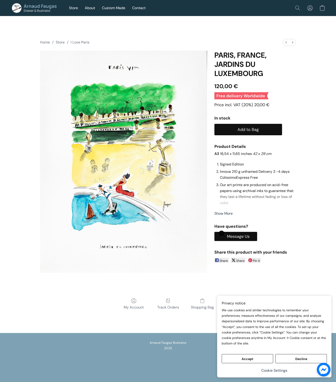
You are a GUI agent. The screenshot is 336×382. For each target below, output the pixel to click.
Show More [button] (223, 213)
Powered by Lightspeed (168, 370)
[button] (35, 8)
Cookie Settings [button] (274, 370)
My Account (134, 307)
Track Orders (168, 307)
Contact (139, 7)
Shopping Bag (202, 307)
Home (45, 42)
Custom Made (113, 7)
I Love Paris (80, 42)
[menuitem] (286, 42)
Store (73, 7)
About (90, 7)
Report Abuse (168, 362)
